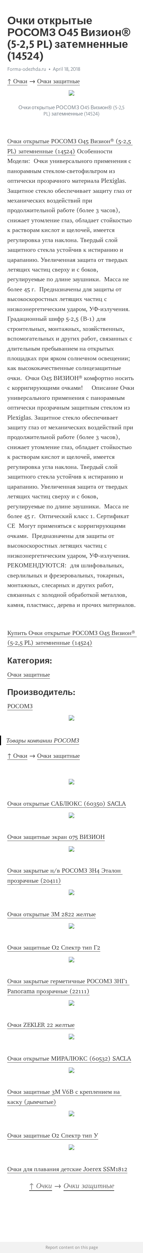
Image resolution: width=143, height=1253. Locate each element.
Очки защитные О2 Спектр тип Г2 (53, 947)
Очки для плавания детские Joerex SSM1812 (67, 1169)
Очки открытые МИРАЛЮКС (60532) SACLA (69, 1058)
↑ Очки (17, 81)
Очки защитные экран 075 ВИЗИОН (56, 837)
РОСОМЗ (20, 706)
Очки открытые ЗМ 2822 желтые (51, 914)
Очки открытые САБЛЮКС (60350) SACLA (66, 803)
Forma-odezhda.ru (26, 69)
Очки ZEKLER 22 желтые (41, 1025)
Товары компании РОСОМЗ (42, 740)
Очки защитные (58, 81)
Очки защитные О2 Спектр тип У (52, 1135)
